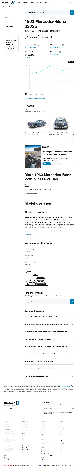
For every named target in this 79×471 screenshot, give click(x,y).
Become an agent (8, 457)
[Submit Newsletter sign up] (73, 408)
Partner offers (44, 432)
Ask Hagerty (43, 428)
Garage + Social (25, 445)
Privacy (60, 447)
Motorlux (43, 457)
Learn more (56, 163)
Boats (5, 443)
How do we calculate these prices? (35, 98)
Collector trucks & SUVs (9, 435)
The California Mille (45, 453)
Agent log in (6, 459)
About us (61, 426)
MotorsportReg (25, 449)
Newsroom (61, 434)
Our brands (61, 430)
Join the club (43, 424)
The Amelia (43, 451)
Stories (24, 437)
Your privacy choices (46, 465)
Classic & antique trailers (9, 437)
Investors (61, 438)
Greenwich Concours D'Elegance (48, 455)
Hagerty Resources (26, 447)
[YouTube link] (14, 407)
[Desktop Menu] (75, 2)
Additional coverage (8, 451)
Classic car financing (8, 449)
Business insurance (8, 447)
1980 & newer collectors (9, 431)
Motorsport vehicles (8, 441)
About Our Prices (43, 385)
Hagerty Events (44, 449)
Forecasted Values (66, 386)
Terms (60, 449)
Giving (60, 440)
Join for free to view (30, 47)
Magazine (43, 434)
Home (60, 424)
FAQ (60, 445)
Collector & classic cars (9, 433)
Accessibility (54, 465)
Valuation (43, 426)
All (23, 439)
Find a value (4, 6)
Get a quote (47, 163)
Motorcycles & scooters (9, 439)
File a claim (6, 426)
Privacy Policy (68, 412)
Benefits (42, 430)
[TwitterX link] (8, 407)
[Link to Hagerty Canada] (8, 465)
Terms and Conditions (47, 413)
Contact (61, 436)
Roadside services (45, 441)
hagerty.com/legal (42, 388)
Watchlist (11, 6)
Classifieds (24, 426)
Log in (70, 2)
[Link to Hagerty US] (5, 465)
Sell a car (24, 428)
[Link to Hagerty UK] (11, 465)
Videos (23, 435)
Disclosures (60, 465)
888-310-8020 (44, 443)
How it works (25, 430)
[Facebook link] (4, 407)
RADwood (43, 459)
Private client (7, 445)
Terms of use (71, 465)
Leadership (61, 428)
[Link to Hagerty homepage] (11, 403)
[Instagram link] (11, 407)
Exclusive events (44, 436)
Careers (61, 432)
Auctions (24, 424)
